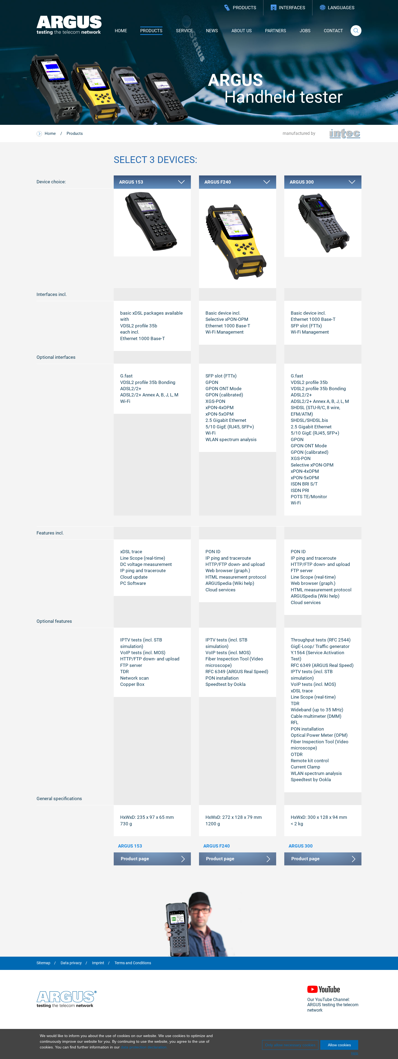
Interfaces (292, 7)
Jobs (305, 30)
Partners (275, 30)
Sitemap (43, 963)
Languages (341, 7)
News (212, 30)
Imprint (98, 963)
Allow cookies (339, 1045)
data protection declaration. (144, 1047)
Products (244, 7)
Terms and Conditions (133, 963)
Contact (333, 30)
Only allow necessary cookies (290, 1045)
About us (241, 30)
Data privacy (71, 963)
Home (121, 30)
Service (184, 30)
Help (354, 1053)
